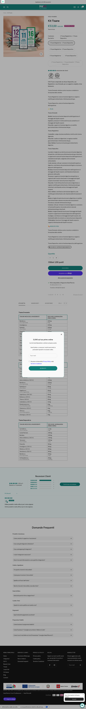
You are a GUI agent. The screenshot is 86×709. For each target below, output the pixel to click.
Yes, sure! (74, 699)
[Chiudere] (61, 334)
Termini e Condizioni (36, 363)
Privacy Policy (47, 361)
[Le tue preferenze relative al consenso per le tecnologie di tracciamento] (3, 1)
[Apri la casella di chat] (82, 705)
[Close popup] (83, 695)
